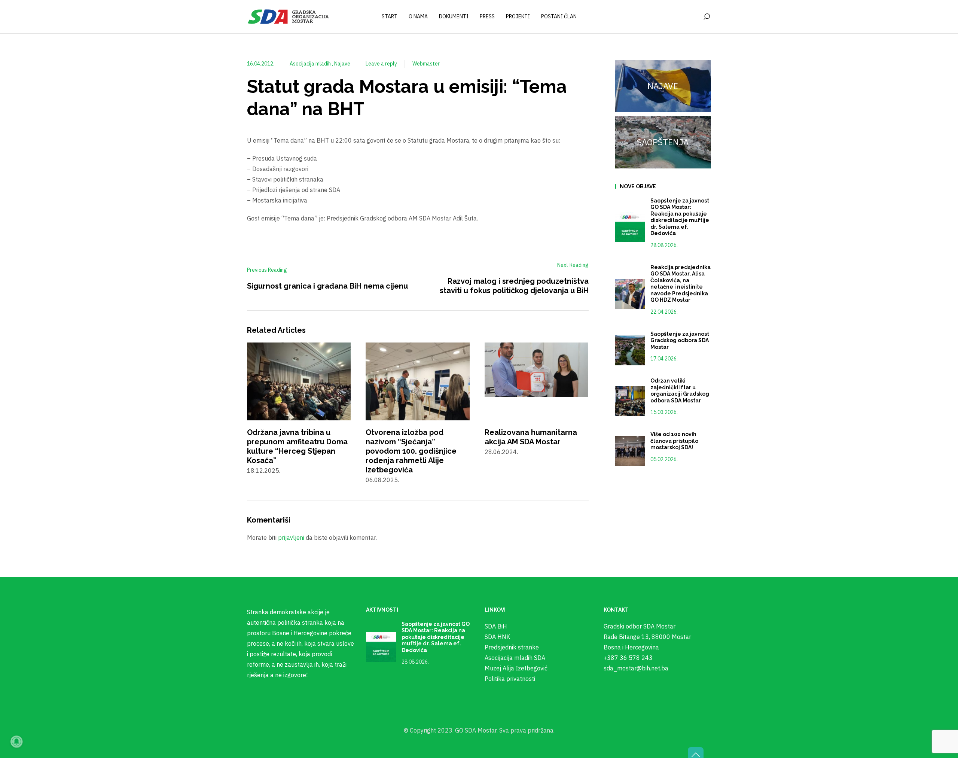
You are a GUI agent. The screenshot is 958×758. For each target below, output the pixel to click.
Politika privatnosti (510, 678)
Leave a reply (381, 63)
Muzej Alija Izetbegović (516, 668)
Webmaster (426, 63)
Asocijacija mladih (311, 63)
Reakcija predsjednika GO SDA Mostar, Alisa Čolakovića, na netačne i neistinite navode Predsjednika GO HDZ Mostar (680, 283)
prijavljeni (291, 537)
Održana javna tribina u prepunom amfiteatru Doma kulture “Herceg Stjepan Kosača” (297, 446)
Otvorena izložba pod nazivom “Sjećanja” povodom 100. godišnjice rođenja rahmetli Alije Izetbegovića (411, 451)
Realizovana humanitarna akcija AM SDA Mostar (531, 437)
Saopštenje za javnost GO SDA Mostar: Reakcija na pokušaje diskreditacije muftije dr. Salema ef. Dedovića (679, 217)
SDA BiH (496, 626)
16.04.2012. (260, 63)
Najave (342, 63)
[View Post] (299, 380)
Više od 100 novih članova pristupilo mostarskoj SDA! (674, 440)
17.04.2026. (664, 358)
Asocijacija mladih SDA (515, 657)
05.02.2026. (664, 459)
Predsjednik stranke (512, 647)
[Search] (706, 16)
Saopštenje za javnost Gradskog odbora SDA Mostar (679, 340)
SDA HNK (497, 636)
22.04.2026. (664, 311)
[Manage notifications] (16, 742)
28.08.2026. (664, 245)
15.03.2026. (664, 412)
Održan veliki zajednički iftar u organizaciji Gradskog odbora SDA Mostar (679, 391)
